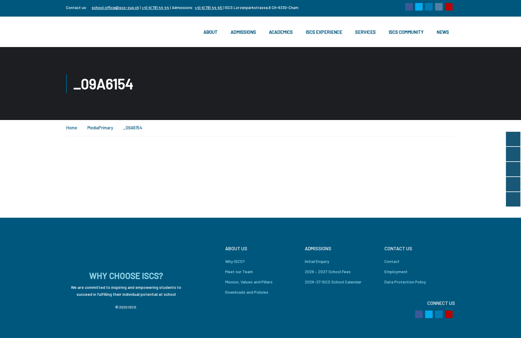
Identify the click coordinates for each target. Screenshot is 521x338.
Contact (391, 261)
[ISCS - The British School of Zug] (90, 32)
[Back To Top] (509, 327)
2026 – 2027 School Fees (328, 271)
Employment (396, 271)
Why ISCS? (235, 261)
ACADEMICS (281, 32)
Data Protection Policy (405, 281)
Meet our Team (239, 271)
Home (71, 127)
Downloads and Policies (246, 292)
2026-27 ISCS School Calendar (333, 281)
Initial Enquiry (317, 261)
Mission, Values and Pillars (249, 281)
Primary (106, 127)
